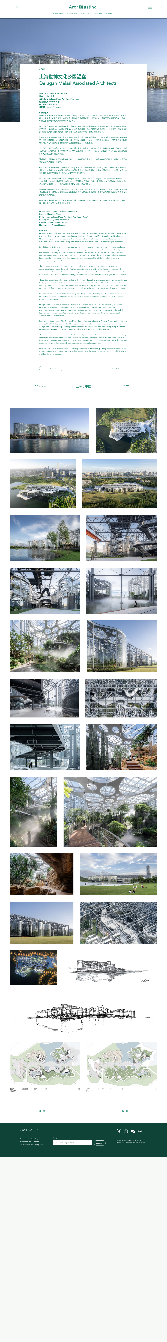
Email (55, 1138)
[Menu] (150, 7)
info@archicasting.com (34, 1144)
